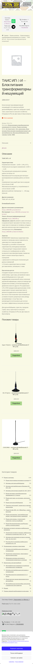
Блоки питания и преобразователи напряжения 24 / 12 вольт (16, 494)
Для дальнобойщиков (19, 133)
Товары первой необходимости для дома (16, 591)
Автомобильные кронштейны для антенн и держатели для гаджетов (18, 584)
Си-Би (9, 134)
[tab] (16, 143)
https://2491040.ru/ (13, 218)
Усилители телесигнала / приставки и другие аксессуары (17, 554)
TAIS (16, 129)
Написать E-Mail (7, 611)
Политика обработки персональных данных (18, 641)
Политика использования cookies (9, 642)
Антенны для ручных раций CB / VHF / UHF (18, 490)
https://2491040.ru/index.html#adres (12, 231)
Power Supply (11, 129)
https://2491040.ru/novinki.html (11, 210)
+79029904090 (24, 27)
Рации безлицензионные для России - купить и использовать (17, 524)
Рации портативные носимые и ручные (17, 480)
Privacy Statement (19, 661)
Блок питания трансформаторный (17, 131)
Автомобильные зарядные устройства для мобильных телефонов (17, 566)
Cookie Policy (11, 661)
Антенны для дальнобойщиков (15, 483)
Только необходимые (16, 653)
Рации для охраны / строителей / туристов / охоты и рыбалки (15, 520)
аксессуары (22, 129)
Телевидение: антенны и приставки (14, 546)
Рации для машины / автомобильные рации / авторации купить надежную (17, 515)
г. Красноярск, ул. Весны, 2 (7, 21)
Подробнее (16, 355)
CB (6, 129)
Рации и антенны (14, 35)
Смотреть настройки (16, 658)
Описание (5, 143)
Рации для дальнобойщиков (14, 502)
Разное (6, 588)
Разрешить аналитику (16, 648)
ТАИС (13, 134)
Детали (4, 148)
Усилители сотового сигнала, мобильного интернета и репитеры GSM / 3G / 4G (18, 533)
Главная (6, 35)
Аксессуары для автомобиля (12, 563)
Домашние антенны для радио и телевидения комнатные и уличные (16, 559)
